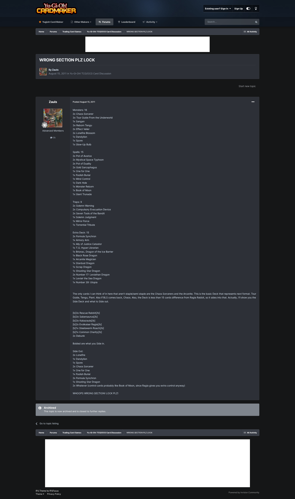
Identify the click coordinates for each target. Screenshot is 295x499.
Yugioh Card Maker (52, 22)
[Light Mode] (255, 8)
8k (54, 137)
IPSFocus (54, 490)
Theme (39, 494)
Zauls (55, 69)
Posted (84, 102)
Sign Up (238, 8)
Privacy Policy (54, 494)
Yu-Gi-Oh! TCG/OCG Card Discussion (90, 73)
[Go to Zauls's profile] (43, 71)
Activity (150, 22)
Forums (106, 22)
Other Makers (81, 22)
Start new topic (247, 86)
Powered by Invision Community (244, 492)
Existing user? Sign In (217, 8)
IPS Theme (41, 490)
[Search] (256, 22)
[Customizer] (248, 8)
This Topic (244, 22)
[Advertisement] (147, 44)
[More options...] (253, 102)
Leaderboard (128, 22)
